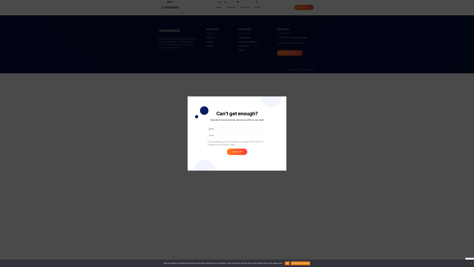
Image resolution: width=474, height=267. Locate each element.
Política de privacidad (300, 263)
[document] (237, 133)
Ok (287, 263)
